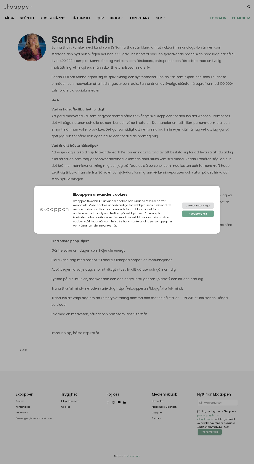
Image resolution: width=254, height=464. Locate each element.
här (114, 225)
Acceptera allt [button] (198, 214)
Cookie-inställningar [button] (198, 205)
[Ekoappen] (54, 210)
